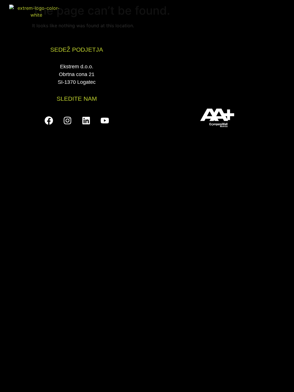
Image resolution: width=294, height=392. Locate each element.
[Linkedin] (86, 120)
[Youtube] (104, 120)
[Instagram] (67, 120)
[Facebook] (48, 120)
